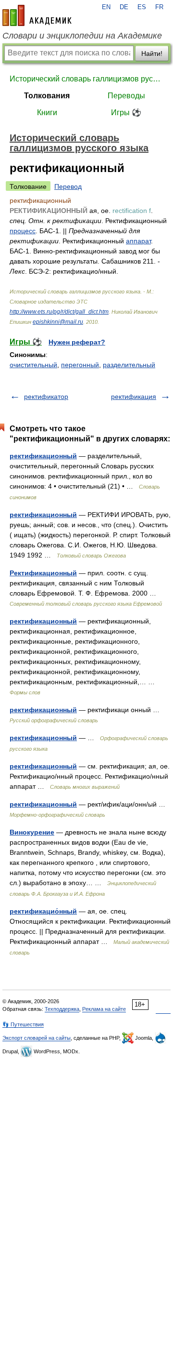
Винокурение (32, 832)
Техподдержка (62, 1009)
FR (159, 7)
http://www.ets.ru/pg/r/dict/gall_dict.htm (59, 311)
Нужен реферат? (77, 342)
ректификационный (43, 456)
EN (106, 7)
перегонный (80, 365)
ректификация (133, 396)
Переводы (126, 96)
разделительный (129, 365)
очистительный (33, 365)
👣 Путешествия (23, 1024)
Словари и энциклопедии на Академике (82, 35)
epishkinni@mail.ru (58, 321)
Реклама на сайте (104, 1009)
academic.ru (37, 15)
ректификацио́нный (43, 911)
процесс (23, 231)
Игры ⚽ (126, 112)
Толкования (47, 96)
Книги (47, 112)
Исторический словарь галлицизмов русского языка (86, 79)
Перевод (68, 186)
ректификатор (46, 396)
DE (124, 7)
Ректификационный (43, 573)
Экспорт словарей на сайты (36, 1038)
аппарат (138, 241)
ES (141, 7)
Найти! (151, 53)
